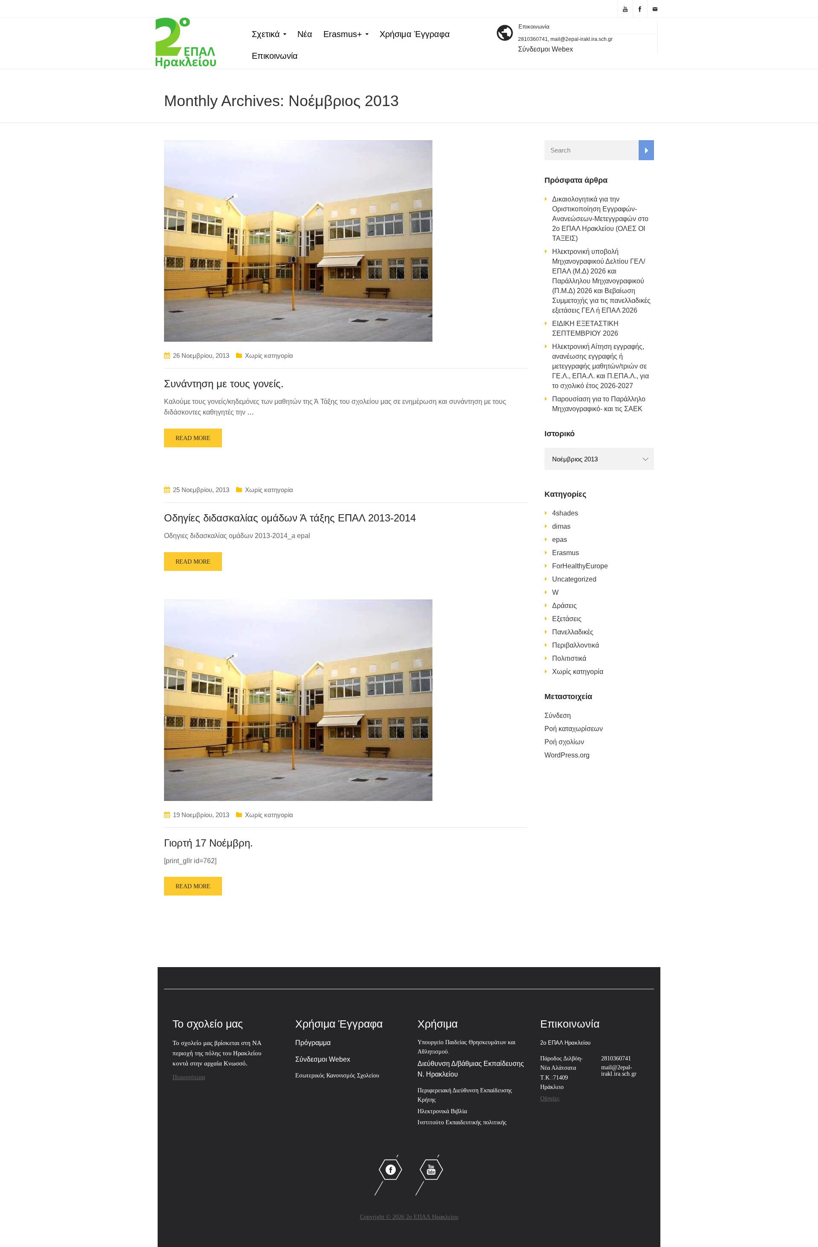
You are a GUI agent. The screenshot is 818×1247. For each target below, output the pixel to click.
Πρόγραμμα (313, 1042)
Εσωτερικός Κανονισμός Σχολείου (337, 1075)
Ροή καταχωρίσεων (573, 728)
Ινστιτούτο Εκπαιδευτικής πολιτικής (462, 1122)
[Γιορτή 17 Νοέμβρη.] (298, 699)
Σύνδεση (557, 715)
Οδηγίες (550, 1098)
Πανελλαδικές (572, 632)
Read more (193, 438)
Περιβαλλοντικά (575, 645)
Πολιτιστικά (569, 658)
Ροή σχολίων (564, 742)
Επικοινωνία (275, 55)
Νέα (304, 34)
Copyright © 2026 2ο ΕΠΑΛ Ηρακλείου (409, 1217)
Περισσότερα (189, 1077)
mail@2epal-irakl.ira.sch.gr (619, 1070)
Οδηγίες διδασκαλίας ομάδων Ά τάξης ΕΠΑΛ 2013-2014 (290, 518)
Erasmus (565, 552)
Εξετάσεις (567, 618)
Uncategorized (574, 579)
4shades (565, 513)
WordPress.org (567, 755)
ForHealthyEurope (580, 566)
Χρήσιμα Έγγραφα (415, 34)
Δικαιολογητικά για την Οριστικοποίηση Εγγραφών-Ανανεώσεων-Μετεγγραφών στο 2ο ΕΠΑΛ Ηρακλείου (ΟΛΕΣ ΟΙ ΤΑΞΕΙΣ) (600, 219)
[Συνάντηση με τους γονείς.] (298, 240)
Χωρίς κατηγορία (269, 355)
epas (559, 539)
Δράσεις (564, 605)
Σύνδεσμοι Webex (545, 49)
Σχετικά (266, 34)
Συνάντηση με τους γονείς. (224, 383)
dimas (561, 526)
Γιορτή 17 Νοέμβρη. (208, 843)
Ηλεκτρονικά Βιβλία (442, 1111)
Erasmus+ (342, 34)
